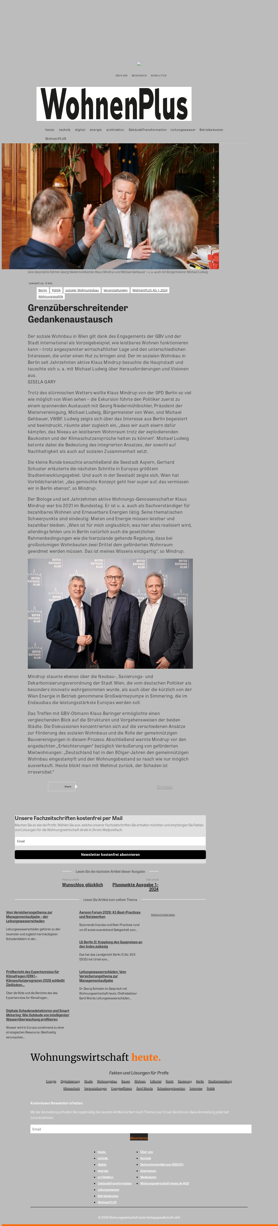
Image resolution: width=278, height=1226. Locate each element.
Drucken (165, 787)
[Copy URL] (149, 786)
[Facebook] (87, 786)
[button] (173, 75)
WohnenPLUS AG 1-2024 (149, 290)
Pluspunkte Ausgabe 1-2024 (136, 887)
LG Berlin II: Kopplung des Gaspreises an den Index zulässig (110, 944)
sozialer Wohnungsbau (82, 290)
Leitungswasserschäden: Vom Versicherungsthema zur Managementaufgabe (102, 976)
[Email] (134, 786)
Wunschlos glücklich (82, 884)
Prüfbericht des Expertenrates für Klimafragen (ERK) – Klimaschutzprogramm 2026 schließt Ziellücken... (35, 978)
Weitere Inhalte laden (163, 915)
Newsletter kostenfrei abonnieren (110, 854)
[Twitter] (103, 786)
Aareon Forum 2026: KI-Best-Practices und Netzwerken (110, 914)
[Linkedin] (118, 786)
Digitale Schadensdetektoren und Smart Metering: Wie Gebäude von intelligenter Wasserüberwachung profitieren (37, 1015)
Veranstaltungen (116, 290)
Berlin (42, 290)
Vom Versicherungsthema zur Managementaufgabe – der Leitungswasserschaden (29, 916)
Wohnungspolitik (50, 296)
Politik (56, 290)
